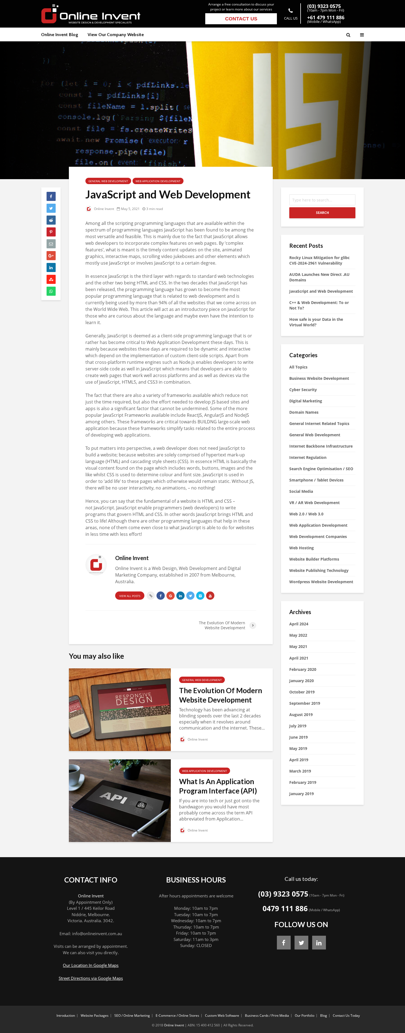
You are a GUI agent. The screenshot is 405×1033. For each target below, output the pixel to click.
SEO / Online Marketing (132, 1015)
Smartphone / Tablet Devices (316, 480)
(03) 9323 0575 (283, 894)
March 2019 (300, 771)
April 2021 (298, 658)
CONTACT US (241, 18)
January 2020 (301, 680)
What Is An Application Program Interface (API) (218, 786)
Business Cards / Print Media (267, 1015)
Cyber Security (303, 389)
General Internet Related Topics (319, 423)
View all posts (129, 596)
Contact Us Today (346, 1015)
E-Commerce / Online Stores (177, 1015)
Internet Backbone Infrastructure (321, 446)
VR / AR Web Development (314, 502)
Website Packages (95, 1015)
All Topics (298, 367)
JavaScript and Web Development (321, 291)
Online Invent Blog (59, 34)
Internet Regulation (307, 457)
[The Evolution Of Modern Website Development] (120, 709)
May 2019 (298, 748)
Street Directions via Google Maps (91, 978)
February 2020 (302, 669)
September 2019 (304, 703)
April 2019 (298, 759)
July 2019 (297, 725)
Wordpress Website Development (321, 581)
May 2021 (298, 646)
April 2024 (298, 623)
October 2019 (302, 692)
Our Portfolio (304, 1015)
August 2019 (301, 714)
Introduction (65, 1015)
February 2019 (302, 782)
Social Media (301, 491)
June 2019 (298, 737)
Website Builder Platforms (314, 559)
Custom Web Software (222, 1015)
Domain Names (303, 412)
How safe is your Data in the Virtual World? (316, 322)
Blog (323, 1015)
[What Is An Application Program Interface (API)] (120, 800)
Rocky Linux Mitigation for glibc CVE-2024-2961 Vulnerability (319, 260)
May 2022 (298, 635)
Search (322, 212)
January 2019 (301, 793)
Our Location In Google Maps (90, 965)
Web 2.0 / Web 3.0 (306, 513)
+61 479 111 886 (325, 17)
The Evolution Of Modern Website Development (220, 695)
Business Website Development (319, 378)
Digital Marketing (305, 400)
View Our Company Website (116, 34)
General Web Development (108, 181)
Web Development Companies (318, 536)
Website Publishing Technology (319, 570)
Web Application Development (158, 181)
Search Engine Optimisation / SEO (321, 468)
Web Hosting (301, 547)
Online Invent (103, 208)
